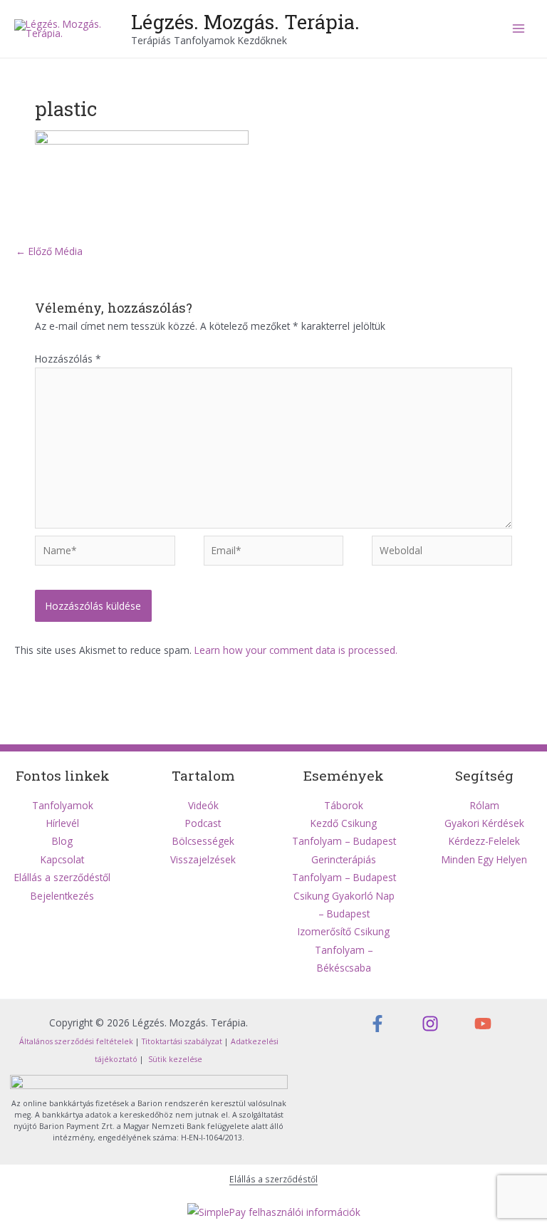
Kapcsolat (62, 859)
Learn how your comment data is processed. (295, 650)
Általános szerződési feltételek (76, 1041)
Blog (62, 841)
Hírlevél (62, 823)
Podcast (203, 823)
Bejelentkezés (62, 895)
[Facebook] (377, 1023)
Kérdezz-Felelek (484, 841)
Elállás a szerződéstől (62, 877)
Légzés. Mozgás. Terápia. (245, 21)
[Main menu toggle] (519, 29)
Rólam (484, 805)
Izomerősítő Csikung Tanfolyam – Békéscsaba (344, 949)
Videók (203, 805)
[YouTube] (482, 1023)
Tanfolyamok (62, 805)
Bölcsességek (203, 841)
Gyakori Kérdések (484, 823)
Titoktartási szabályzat (182, 1041)
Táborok (343, 805)
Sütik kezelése (174, 1059)
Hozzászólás (68, 358)
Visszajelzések (203, 859)
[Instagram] (430, 1023)
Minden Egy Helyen (484, 859)
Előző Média (49, 251)
